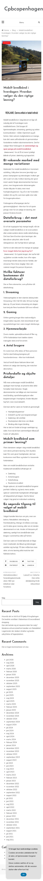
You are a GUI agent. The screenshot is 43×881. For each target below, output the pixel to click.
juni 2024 (9, 730)
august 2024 (11, 725)
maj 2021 (10, 840)
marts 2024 (11, 739)
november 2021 (12, 822)
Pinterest (14, 565)
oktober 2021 (11, 825)
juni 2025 (9, 695)
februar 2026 (11, 671)
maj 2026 (10, 663)
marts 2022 (11, 810)
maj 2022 (10, 804)
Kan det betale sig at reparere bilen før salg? (19, 625)
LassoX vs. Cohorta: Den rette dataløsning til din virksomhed (32, 579)
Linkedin (30, 565)
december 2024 (12, 713)
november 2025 (12, 680)
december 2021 (12, 819)
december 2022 (12, 783)
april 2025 (10, 701)
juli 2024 (9, 728)
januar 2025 (11, 710)
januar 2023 (11, 781)
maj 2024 (10, 733)
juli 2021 (9, 834)
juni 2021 (9, 837)
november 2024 (12, 716)
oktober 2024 (11, 719)
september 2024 (13, 722)
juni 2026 (9, 660)
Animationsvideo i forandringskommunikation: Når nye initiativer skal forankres (11, 581)
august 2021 (11, 831)
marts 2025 (11, 704)
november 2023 (12, 751)
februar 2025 (11, 707)
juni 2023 (9, 766)
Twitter (30, 561)
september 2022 (13, 792)
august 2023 (11, 760)
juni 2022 (9, 801)
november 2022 (12, 786)
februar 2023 (11, 778)
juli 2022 (9, 798)
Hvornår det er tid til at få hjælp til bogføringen (20, 616)
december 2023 (12, 748)
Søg (3, 598)
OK (23, 874)
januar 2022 (11, 816)
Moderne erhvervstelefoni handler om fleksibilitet (21, 628)
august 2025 (11, 689)
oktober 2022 (11, 789)
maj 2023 (10, 769)
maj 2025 (10, 698)
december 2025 (12, 677)
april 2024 (10, 736)
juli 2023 (9, 763)
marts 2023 (11, 775)
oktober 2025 (11, 683)
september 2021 (13, 828)
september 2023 (13, 757)
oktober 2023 (11, 754)
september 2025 (13, 686)
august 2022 (11, 795)
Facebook (14, 561)
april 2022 (10, 807)
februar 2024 (11, 742)
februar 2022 (11, 813)
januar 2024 (11, 745)
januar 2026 (11, 674)
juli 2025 (9, 692)
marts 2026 (11, 669)
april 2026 (10, 666)
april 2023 (10, 772)
